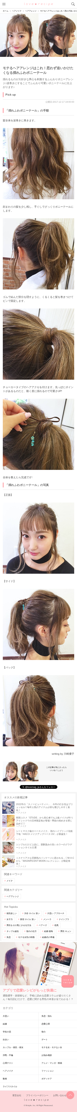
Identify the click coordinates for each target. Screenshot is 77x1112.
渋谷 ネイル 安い (32, 913)
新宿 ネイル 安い (28, 919)
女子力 (10, 919)
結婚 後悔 (48, 931)
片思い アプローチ (55, 913)
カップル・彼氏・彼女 (13, 1047)
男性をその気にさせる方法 (19, 925)
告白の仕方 (31, 931)
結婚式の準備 (48, 937)
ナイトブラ (64, 919)
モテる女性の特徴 (26, 937)
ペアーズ (43, 925)
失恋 (9, 937)
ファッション (47, 1071)
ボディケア (46, 1079)
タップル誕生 (13, 931)
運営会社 (16, 1095)
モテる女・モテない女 (51, 1047)
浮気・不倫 (8, 1055)
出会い (6, 1039)
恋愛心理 (45, 1024)
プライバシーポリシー (37, 1095)
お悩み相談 (46, 1055)
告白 (43, 1032)
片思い (6, 1016)
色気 (56, 925)
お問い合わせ (60, 1095)
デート (44, 1039)
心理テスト (8, 1063)
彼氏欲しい (12, 913)
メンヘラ (47, 919)
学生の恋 (7, 1032)
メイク (10, 881)
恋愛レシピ (38, 4)
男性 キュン (65, 931)
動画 (5, 1079)
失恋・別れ (46, 1016)
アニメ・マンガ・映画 (51, 1063)
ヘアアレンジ (13, 896)
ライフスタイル (10, 1086)
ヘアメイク (8, 1071)
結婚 (5, 1024)
